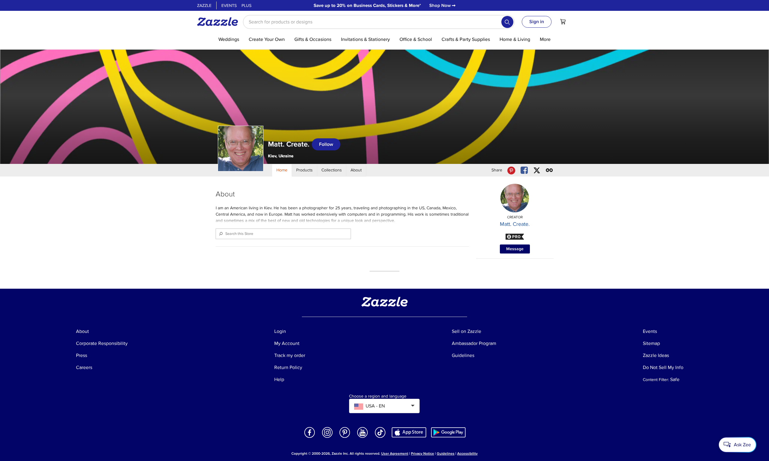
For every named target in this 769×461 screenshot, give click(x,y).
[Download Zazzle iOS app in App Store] (409, 432)
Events (229, 5)
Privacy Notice (422, 453)
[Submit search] (507, 22)
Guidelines (445, 453)
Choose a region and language (377, 396)
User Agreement (394, 453)
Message (515, 248)
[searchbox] (379, 22)
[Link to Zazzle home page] (219, 21)
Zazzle (204, 5)
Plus (246, 5)
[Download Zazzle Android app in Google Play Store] (448, 432)
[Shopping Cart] (563, 21)
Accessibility (467, 453)
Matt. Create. (515, 224)
